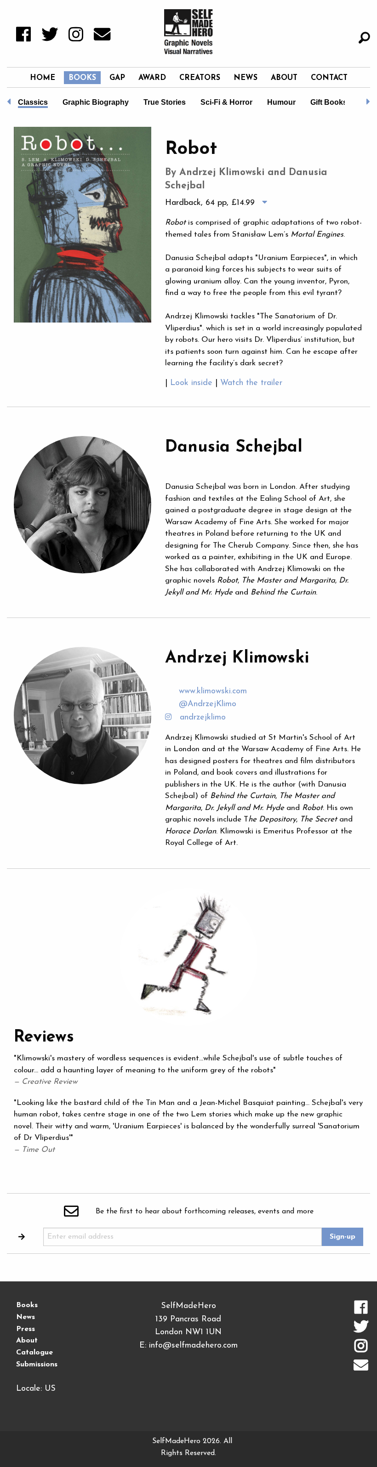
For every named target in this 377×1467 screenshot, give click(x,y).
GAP (117, 78)
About (284, 78)
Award (152, 78)
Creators (199, 78)
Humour (281, 102)
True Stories (164, 102)
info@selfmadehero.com (193, 1346)
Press (25, 1329)
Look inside (192, 383)
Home (42, 78)
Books (82, 78)
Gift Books (328, 102)
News (245, 78)
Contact (329, 78)
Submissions (36, 1364)
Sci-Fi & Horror (226, 102)
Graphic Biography (96, 102)
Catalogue (34, 1352)
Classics (33, 102)
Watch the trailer (252, 383)
